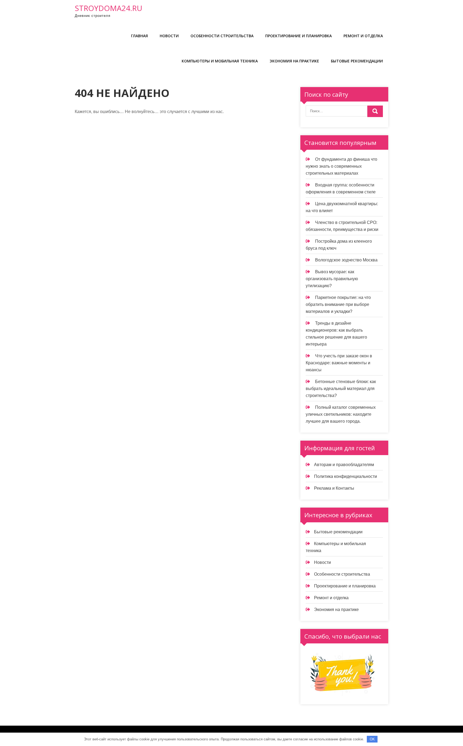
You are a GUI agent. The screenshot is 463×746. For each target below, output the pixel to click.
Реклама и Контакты (334, 488)
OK (372, 739)
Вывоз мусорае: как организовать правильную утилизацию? (332, 278)
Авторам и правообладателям (344, 464)
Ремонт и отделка (363, 35)
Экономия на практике (294, 60)
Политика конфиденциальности (345, 476)
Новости (169, 35)
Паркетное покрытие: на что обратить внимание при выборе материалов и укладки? (338, 304)
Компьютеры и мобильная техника (220, 60)
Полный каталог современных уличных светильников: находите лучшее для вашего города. (341, 414)
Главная (139, 35)
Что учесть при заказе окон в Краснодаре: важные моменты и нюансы (339, 363)
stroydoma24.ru (108, 8)
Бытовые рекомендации (357, 60)
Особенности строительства (222, 35)
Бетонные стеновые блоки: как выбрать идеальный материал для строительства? (341, 388)
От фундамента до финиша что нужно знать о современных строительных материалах (341, 166)
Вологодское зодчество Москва (346, 260)
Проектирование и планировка (298, 35)
